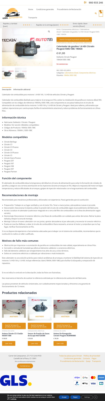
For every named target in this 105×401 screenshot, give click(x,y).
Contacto (86, 358)
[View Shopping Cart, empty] (101, 13)
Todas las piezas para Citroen (70, 356)
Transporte (96, 361)
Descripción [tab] (6, 89)
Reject (75, 397)
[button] (96, 13)
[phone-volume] (85, 2)
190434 (66, 75)
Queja (88, 361)
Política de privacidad (92, 356)
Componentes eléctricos (70, 29)
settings (13, 399)
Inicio (58, 29)
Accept (64, 397)
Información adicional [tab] (21, 89)
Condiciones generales (72, 358)
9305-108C (73, 75)
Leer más (8, 343)
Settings (87, 397)
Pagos (94, 358)
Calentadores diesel (64, 43)
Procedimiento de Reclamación (72, 361)
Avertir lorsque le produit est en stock (74, 39)
